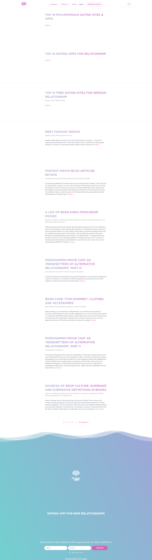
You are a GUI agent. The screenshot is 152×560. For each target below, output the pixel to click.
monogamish (49, 178)
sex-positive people (83, 178)
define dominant (59, 222)
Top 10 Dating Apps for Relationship (75, 53)
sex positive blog (61, 178)
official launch (60, 100)
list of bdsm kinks (65, 395)
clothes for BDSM (80, 306)
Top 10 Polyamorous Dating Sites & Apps (74, 16)
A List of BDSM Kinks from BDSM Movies (71, 214)
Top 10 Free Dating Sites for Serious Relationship (75, 94)
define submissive (66, 220)
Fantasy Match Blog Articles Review (70, 172)
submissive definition (52, 220)
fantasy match (50, 100)
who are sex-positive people (73, 271)
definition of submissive (81, 393)
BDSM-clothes (55, 306)
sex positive (59, 271)
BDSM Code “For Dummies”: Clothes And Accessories (74, 301)
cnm (70, 135)
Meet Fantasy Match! (62, 131)
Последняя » (84, 422)
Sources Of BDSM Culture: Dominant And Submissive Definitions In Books (76, 387)
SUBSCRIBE (100, 548)
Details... (48, 25)
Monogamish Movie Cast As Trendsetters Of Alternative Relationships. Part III (70, 264)
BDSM (47, 306)
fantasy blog (71, 178)
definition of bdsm (79, 220)
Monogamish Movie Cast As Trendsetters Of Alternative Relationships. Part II (70, 342)
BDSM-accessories (66, 306)
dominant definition (94, 220)
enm (67, 135)
